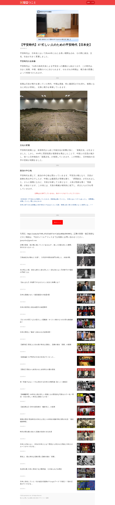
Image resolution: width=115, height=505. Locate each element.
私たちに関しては (24, 498)
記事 (88, 2)
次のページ (57, 222)
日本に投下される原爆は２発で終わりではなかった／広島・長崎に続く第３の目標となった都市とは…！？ (56, 205)
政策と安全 (33, 498)
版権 (47, 498)
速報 (92, 2)
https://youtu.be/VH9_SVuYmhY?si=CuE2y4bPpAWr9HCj (49, 234)
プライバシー (42, 498)
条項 (37, 498)
